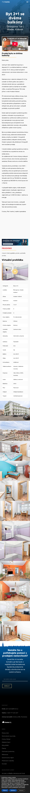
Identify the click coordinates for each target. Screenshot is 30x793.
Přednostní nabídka (8, 761)
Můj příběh (5, 745)
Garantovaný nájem (8, 757)
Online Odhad (6, 739)
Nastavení (21, 790)
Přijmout (5, 790)
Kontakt (4, 764)
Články (4, 748)
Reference (5, 754)
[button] (27, 2)
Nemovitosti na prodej (8, 736)
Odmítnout (13, 790)
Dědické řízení (6, 742)
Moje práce (5, 733)
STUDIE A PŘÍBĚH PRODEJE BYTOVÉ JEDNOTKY (13, 775)
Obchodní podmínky (8, 751)
